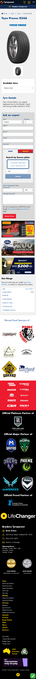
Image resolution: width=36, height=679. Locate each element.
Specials (5, 615)
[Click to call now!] (24, 2)
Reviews (5, 630)
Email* (5, 138)
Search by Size (7, 586)
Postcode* (6, 144)
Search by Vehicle (8, 583)
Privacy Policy (12, 209)
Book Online (7, 620)
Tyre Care (5, 591)
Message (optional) (9, 194)
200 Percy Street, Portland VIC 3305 (19, 535)
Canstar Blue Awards (8, 639)
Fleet (4, 622)
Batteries (5, 605)
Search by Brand (7, 588)
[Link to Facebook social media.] (18, 674)
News (4, 625)
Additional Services (8, 612)
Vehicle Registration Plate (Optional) (11, 186)
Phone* (5, 132)
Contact (5, 617)
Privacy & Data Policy (13, 670)
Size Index (5, 636)
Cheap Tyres (6, 644)
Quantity (26, 119)
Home (5, 14)
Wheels (5, 596)
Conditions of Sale (24, 670)
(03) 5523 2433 (12, 538)
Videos (5, 627)
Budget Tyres (6, 641)
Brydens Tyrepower (19, 7)
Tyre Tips (5, 593)
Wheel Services (7, 610)
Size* (4, 119)
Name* (5, 126)
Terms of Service (24, 209)
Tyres (4, 581)
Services (5, 603)
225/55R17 (29, 289)
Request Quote (9, 216)
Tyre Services (6, 608)
